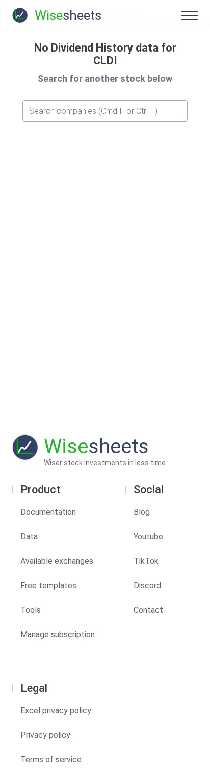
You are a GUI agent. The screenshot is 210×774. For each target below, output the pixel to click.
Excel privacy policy (55, 710)
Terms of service (51, 759)
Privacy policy (45, 735)
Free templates (48, 585)
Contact (148, 610)
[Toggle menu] (189, 15)
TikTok (146, 561)
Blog (142, 512)
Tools (30, 610)
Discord (147, 585)
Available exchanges (56, 561)
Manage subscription (57, 634)
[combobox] (105, 111)
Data (29, 536)
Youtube (148, 536)
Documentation (48, 512)
